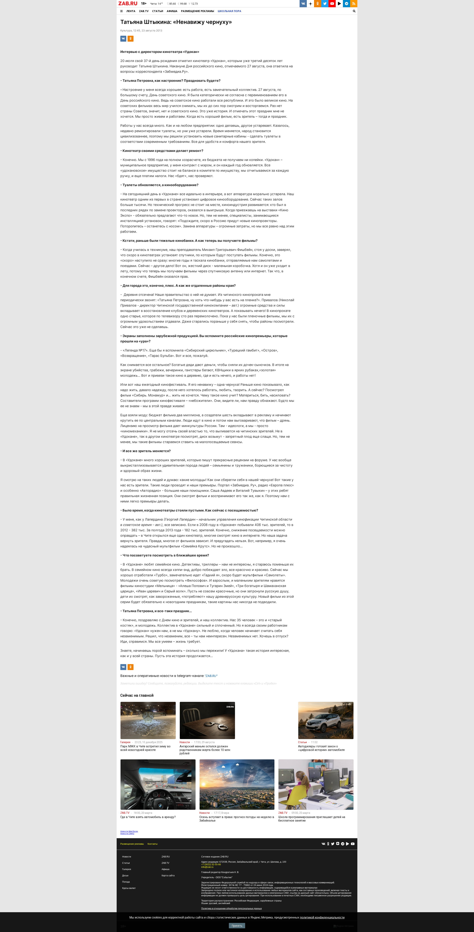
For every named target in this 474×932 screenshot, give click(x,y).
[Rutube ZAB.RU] (339, 3)
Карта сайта (168, 875)
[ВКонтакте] (323, 844)
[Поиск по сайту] (300, 11)
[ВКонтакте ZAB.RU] (303, 3)
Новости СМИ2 (127, 833)
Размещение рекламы (132, 844)
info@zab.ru (207, 867)
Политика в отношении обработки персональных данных (231, 908)
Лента (130, 11)
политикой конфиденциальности (322, 917)
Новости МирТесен (129, 831)
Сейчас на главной (136, 695)
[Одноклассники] (328, 844)
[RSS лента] (353, 3)
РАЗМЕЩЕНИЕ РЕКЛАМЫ (197, 11)
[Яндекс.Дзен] (337, 844)
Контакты (153, 844)
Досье (125, 875)
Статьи (157, 11)
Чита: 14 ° (156, 3)
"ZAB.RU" (211, 676)
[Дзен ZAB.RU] (310, 3)
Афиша (172, 11)
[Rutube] (347, 844)
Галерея (126, 869)
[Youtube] (353, 844)
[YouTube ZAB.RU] (332, 3)
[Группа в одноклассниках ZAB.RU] (317, 3)
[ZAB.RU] (127, 4)
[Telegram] (342, 844)
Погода (126, 882)
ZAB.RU (166, 856)
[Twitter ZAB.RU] (324, 3)
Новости (126, 856)
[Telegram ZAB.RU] (346, 3)
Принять (237, 925)
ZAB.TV (143, 11)
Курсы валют (129, 888)
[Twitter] (332, 844)
